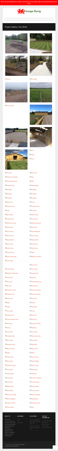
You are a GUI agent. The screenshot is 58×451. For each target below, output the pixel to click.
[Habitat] (40, 154)
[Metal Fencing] (40, 348)
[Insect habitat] (16, 260)
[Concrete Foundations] (40, 378)
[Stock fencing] (40, 265)
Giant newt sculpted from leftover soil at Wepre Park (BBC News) (35, 421)
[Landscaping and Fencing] (40, 43)
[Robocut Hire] (16, 202)
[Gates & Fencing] (40, 390)
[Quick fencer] (40, 319)
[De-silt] (16, 210)
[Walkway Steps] (16, 386)
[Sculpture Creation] (16, 403)
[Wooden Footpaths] (40, 394)
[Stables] (40, 137)
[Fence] (40, 158)
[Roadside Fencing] (16, 344)
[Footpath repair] (16, 219)
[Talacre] (40, 252)
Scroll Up (52, 445)
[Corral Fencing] (16, 92)
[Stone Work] (40, 210)
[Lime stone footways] (40, 290)
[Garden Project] (40, 214)
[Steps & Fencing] (16, 348)
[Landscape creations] (16, 43)
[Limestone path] (40, 273)
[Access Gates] (40, 340)
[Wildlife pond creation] (40, 256)
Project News (20, 422)
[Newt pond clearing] (40, 294)
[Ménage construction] (40, 223)
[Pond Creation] (40, 269)
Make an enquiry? (46, 424)
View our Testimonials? (47, 420)
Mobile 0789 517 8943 (47, 427)
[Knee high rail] (16, 227)
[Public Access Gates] (40, 336)
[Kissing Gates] (40, 369)
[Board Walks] (40, 79)
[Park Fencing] (16, 382)
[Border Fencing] (40, 365)
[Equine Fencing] (40, 357)
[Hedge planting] (16, 315)
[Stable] (16, 159)
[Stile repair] (16, 285)
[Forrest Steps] (40, 332)
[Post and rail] (16, 281)
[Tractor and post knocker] (16, 319)
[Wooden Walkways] (16, 398)
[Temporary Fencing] (16, 365)
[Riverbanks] (40, 327)
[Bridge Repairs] (40, 398)
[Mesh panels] (40, 227)
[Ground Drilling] (16, 407)
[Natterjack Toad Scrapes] (16, 273)
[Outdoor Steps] (16, 357)
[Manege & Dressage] (16, 394)
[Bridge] (16, 302)
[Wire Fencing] (16, 340)
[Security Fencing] (16, 185)
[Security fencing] (16, 252)
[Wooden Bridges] (40, 361)
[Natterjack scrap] (16, 294)
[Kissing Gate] (40, 306)
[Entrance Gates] (16, 105)
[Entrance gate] (40, 219)
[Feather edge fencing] (40, 281)
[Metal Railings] (16, 390)
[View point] (40, 277)
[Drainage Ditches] (16, 336)
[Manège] (40, 114)
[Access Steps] (16, 369)
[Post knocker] (16, 323)
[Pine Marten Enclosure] (16, 181)
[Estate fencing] (16, 244)
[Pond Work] (16, 173)
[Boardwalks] (16, 189)
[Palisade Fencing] (16, 206)
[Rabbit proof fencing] (16, 223)
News (18, 419)
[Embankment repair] (16, 290)
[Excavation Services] (40, 323)
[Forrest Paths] (16, 332)
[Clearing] (16, 79)
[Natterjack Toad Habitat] (16, 177)
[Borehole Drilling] (40, 386)
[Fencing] (40, 92)
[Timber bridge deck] (40, 231)
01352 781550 (45, 425)
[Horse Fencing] (16, 235)
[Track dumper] (16, 311)
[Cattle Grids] (40, 373)
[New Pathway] (16, 214)
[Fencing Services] (40, 382)
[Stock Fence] (40, 173)
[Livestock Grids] (16, 373)
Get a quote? (45, 422)
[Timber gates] (16, 277)
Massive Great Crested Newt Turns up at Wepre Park (35, 427)
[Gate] (16, 65)
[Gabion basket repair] (16, 256)
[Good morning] (16, 231)
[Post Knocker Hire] (40, 206)
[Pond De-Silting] (16, 269)
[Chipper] (16, 306)
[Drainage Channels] (40, 403)
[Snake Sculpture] (40, 185)
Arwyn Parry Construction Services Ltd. (9, 421)
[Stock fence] (40, 315)
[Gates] (40, 181)
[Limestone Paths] (40, 65)
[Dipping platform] (16, 239)
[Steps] (40, 177)
